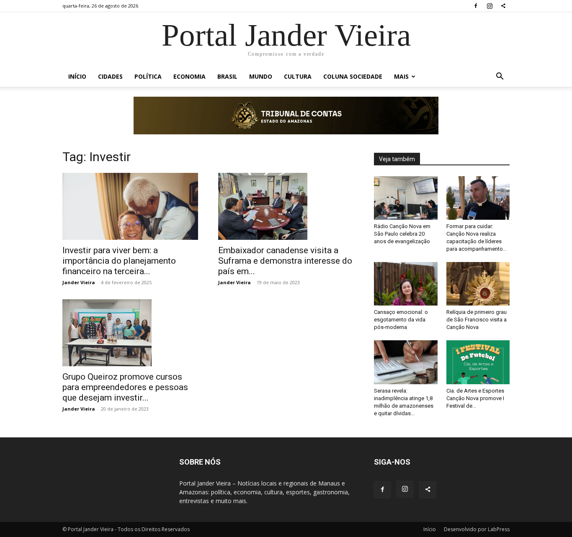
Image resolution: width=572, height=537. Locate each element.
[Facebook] (475, 6)
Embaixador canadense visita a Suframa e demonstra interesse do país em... (285, 260)
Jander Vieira (78, 282)
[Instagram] (489, 6)
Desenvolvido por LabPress (477, 529)
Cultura (298, 76)
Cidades (110, 76)
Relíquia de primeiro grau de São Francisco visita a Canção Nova (476, 319)
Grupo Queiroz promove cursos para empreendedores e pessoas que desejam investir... (125, 387)
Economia (189, 76)
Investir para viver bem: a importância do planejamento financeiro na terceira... (119, 260)
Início (77, 76)
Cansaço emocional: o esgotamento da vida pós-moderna (401, 319)
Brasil (227, 76)
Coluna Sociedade (352, 76)
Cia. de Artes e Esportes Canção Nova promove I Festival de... (475, 398)
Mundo (260, 76)
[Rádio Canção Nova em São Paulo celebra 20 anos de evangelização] (406, 198)
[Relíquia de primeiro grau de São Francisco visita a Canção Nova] (478, 284)
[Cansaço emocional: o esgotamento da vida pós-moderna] (406, 284)
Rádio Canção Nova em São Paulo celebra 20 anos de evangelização (402, 233)
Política (148, 76)
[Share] (503, 6)
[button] (500, 77)
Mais (401, 76)
